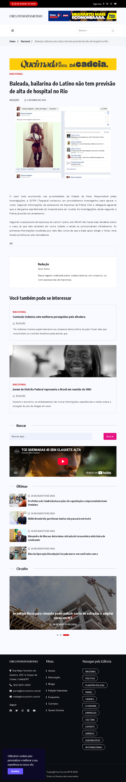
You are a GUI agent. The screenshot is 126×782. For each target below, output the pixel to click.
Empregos (90, 713)
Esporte (90, 726)
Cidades (89, 699)
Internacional (93, 747)
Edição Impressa (57, 690)
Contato (53, 703)
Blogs (51, 684)
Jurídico (89, 733)
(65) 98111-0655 (22, 685)
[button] (57, 635)
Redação (21, 323)
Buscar (110, 436)
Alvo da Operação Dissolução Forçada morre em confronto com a (63, 553)
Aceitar (15, 771)
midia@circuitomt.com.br (26, 696)
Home (12, 41)
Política (90, 678)
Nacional (25, 41)
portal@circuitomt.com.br (27, 690)
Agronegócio (92, 740)
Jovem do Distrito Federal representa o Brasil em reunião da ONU (52, 389)
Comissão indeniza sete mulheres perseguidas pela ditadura (49, 316)
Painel (89, 692)
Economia (90, 706)
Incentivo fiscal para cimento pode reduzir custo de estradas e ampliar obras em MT (63, 615)
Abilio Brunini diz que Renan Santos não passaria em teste (59, 518)
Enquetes (53, 697)
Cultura (90, 719)
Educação (54, 677)
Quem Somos (56, 710)
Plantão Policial (95, 685)
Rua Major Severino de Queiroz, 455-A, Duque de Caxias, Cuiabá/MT (23, 675)
